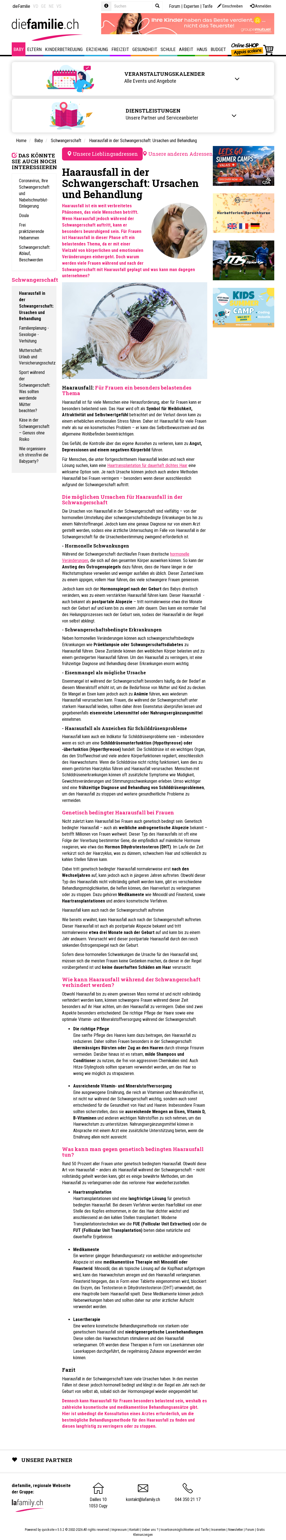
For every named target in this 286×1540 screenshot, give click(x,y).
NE (51, 6)
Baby (18, 49)
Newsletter (235, 1530)
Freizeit (120, 49)
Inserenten (219, 1530)
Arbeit (186, 49)
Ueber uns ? (150, 1530)
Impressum (119, 1530)
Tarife (207, 6)
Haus (202, 49)
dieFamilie (21, 6)
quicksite (48, 1530)
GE (43, 6)
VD (35, 6)
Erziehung (97, 49)
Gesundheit (144, 49)
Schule (168, 49)
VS (58, 6)
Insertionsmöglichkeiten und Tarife (185, 1530)
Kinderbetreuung (64, 49)
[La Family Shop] (252, 49)
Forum (174, 6)
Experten (191, 6)
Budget (218, 49)
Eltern (34, 49)
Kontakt (134, 1530)
